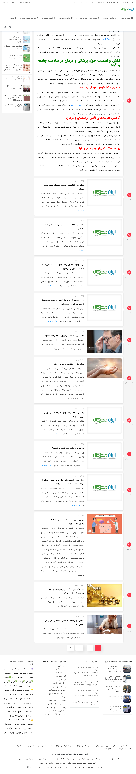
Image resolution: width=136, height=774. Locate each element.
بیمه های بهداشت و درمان (56, 710)
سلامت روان (80, 360)
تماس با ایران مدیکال (84, 745)
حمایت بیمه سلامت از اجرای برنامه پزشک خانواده (64, 335)
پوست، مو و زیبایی (59, 686)
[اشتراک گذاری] (10, 27)
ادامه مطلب (80, 210)
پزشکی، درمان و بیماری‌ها (56, 707)
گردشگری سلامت (59, 679)
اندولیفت (107, 748)
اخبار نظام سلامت (59, 683)
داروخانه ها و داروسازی (57, 696)
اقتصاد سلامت (60, 672)
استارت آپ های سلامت (57, 690)
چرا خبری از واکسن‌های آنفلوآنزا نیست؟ (68, 448)
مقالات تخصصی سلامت (123, 748)
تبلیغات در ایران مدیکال (64, 745)
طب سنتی (62, 665)
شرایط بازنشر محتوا (45, 745)
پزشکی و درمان (79, 181)
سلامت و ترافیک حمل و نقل (55, 714)
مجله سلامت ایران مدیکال (122, 745)
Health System (107, 39)
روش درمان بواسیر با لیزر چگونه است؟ (85, 695)
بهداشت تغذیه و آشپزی (57, 693)
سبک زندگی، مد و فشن (57, 700)
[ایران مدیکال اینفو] (127, 9)
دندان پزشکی (61, 669)
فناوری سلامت (60, 676)
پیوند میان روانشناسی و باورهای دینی (69, 364)
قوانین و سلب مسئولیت (25, 745)
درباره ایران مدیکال (102, 745)
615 (79, 647)
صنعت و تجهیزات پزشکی (56, 703)
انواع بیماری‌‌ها (76, 105)
